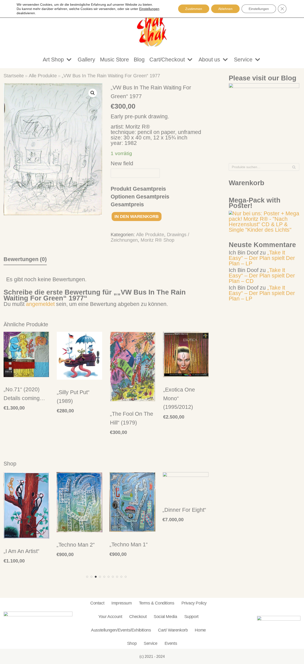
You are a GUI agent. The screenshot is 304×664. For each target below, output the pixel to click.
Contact (97, 602)
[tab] (25, 259)
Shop (132, 643)
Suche (293, 168)
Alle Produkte (43, 75)
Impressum (121, 602)
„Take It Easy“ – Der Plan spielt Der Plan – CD (262, 275)
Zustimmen (193, 9)
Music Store (114, 59)
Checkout (138, 616)
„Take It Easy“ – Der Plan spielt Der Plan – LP (262, 258)
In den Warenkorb (136, 216)
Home (200, 629)
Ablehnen (225, 9)
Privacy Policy (194, 602)
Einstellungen (259, 9)
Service (150, 643)
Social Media (165, 616)
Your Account (110, 616)
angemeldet (40, 304)
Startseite (14, 75)
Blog (139, 59)
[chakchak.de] (152, 25)
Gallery (86, 59)
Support (191, 616)
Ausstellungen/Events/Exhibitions (121, 629)
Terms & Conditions (156, 602)
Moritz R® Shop (157, 240)
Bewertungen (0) (25, 259)
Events (171, 643)
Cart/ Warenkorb (173, 629)
